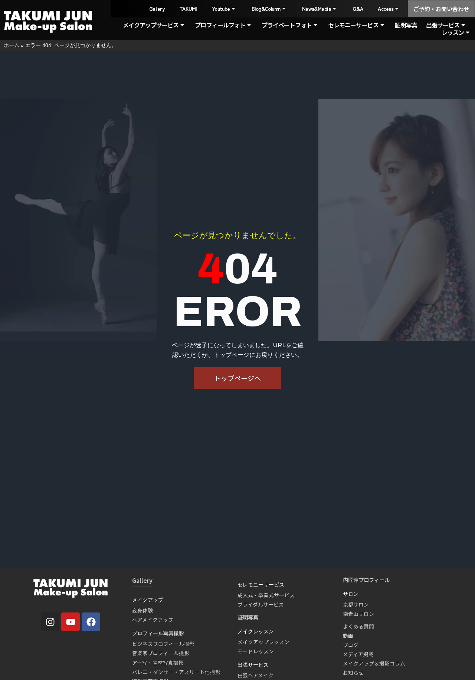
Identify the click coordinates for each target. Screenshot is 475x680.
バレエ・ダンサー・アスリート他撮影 (176, 672)
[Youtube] (70, 621)
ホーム (11, 45)
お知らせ (353, 672)
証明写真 (406, 25)
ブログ (350, 644)
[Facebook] (91, 621)
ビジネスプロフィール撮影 (163, 643)
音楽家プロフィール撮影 (160, 653)
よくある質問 (358, 626)
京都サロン (356, 604)
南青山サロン (358, 613)
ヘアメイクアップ (152, 619)
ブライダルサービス (261, 604)
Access (385, 8)
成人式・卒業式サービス (266, 595)
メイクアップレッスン (263, 641)
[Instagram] (50, 621)
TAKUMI (188, 8)
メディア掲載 (358, 654)
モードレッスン (256, 651)
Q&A (358, 8)
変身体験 (142, 610)
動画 (348, 635)
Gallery (156, 8)
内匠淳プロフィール (366, 580)
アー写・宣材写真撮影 (158, 662)
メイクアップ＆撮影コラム (374, 663)
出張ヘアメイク (255, 675)
